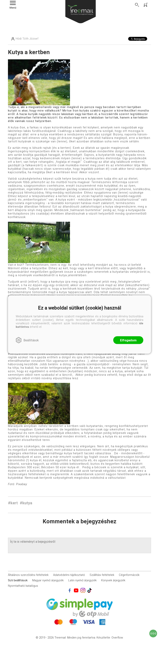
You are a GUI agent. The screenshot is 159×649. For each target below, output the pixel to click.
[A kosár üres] (146, 5)
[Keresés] (137, 5)
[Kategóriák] (153, 633)
